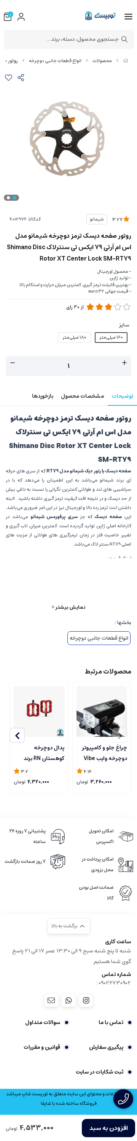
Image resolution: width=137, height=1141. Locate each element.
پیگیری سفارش (106, 1047)
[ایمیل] (51, 1000)
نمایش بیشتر (69, 607)
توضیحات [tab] (122, 396)
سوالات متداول (42, 1022)
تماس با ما (111, 1022)
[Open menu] (128, 17)
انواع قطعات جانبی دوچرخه (55, 61)
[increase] (124, 363)
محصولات (102, 61)
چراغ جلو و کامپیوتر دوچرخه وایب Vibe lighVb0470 (104, 752)
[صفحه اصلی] (125, 61)
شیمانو (97, 219)
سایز (124, 325)
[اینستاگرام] (86, 1000)
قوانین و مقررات (42, 1047)
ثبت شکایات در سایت (99, 1072)
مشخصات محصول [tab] (82, 396)
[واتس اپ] (68, 1000)
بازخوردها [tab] (42, 396)
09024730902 (115, 982)
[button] (17, 735)
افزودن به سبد (108, 1128)
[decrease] (12, 363)
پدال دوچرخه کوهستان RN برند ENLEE (44, 752)
